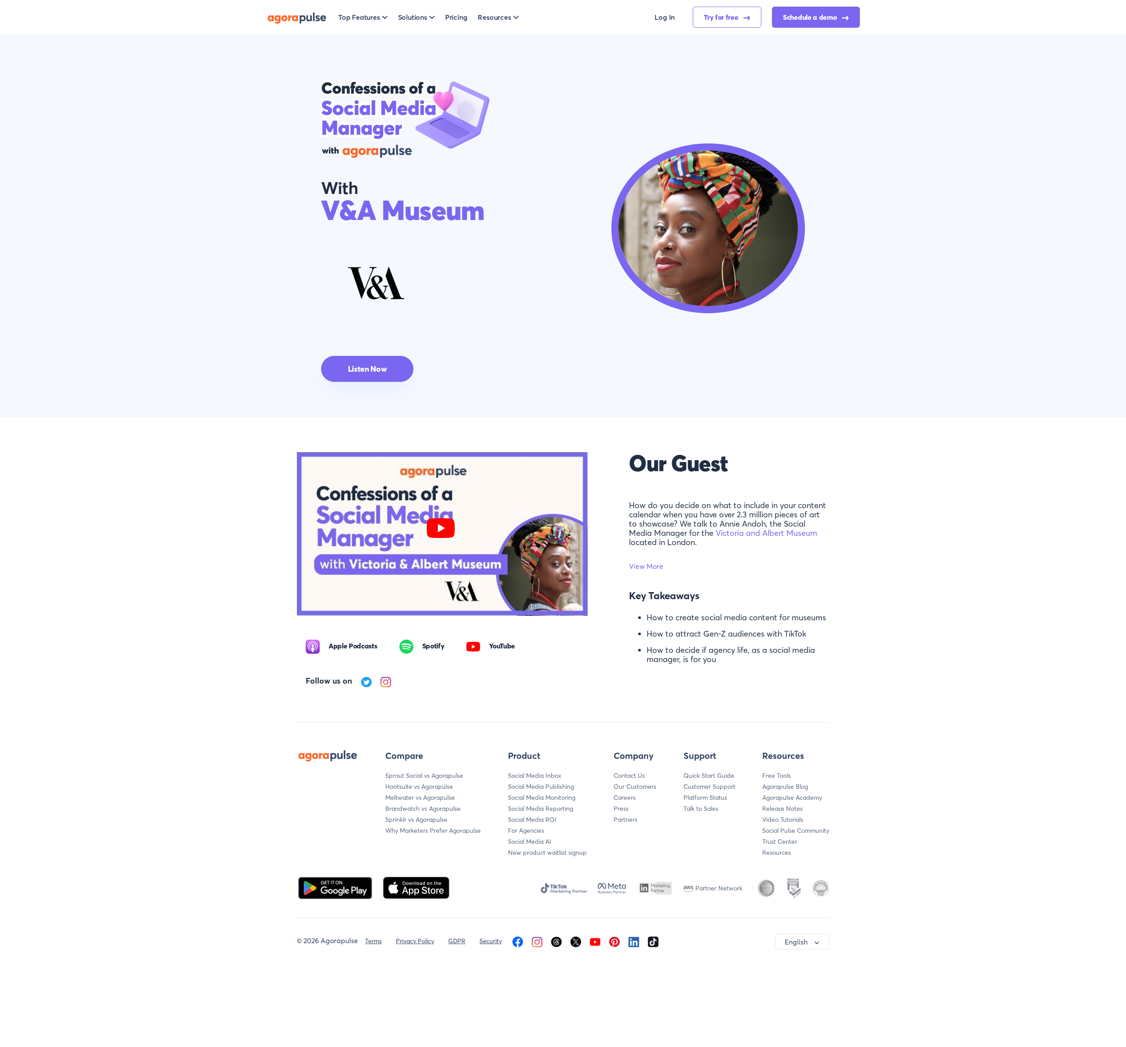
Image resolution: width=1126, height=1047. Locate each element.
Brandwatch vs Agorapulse (423, 809)
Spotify (433, 645)
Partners (625, 820)
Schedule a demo (810, 17)
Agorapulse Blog (785, 787)
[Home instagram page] (385, 681)
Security (490, 941)
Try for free (722, 17)
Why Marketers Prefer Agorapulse (433, 831)
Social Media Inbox (534, 776)
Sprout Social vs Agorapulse (424, 776)
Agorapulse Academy (792, 798)
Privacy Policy (415, 941)
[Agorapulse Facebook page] (517, 941)
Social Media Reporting (540, 809)
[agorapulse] (297, 17)
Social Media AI (529, 842)
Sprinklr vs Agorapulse (416, 820)
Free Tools (776, 776)
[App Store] (416, 886)
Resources (776, 853)
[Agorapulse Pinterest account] (614, 941)
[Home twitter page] (367, 681)
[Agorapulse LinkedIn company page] (634, 941)
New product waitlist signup (547, 853)
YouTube (502, 645)
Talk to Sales (701, 809)
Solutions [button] (412, 17)
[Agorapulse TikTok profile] (653, 941)
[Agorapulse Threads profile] (556, 941)
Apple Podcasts (353, 645)
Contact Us (629, 776)
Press (621, 809)
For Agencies (526, 831)
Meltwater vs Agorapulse (420, 798)
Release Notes (782, 809)
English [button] (796, 941)
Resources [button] (494, 17)
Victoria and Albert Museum (766, 533)
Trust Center (779, 842)
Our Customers (635, 787)
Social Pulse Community (795, 831)
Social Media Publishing (541, 787)
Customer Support (709, 787)
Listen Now (367, 369)
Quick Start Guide (709, 776)
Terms (373, 941)
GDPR (456, 941)
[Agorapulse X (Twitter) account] (575, 941)
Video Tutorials (782, 820)
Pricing (456, 17)
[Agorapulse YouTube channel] (595, 941)
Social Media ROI (532, 820)
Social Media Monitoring (541, 798)
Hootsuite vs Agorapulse (419, 787)
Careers (625, 798)
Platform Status (705, 798)
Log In (664, 17)
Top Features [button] (359, 17)
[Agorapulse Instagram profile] (537, 941)
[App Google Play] (336, 886)
